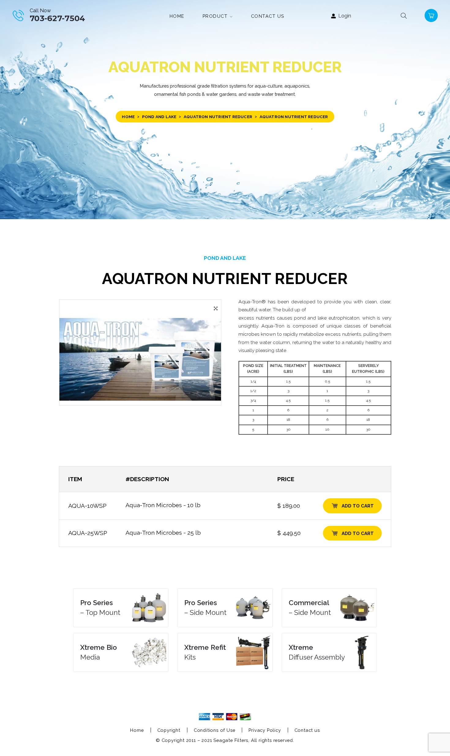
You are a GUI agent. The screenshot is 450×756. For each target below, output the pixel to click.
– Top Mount (100, 607)
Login (344, 16)
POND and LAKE (159, 116)
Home (128, 116)
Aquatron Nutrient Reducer (218, 116)
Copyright (168, 730)
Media (98, 652)
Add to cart (358, 505)
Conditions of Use (214, 730)
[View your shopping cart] (430, 15)
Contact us (307, 730)
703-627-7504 (57, 18)
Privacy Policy (265, 730)
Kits (205, 652)
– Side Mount (205, 607)
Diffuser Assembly (317, 652)
